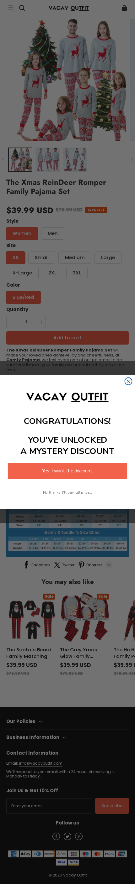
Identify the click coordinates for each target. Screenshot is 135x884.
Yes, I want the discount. (67, 471)
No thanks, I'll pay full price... (67, 493)
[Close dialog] (128, 381)
